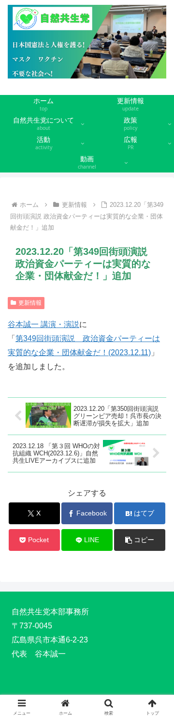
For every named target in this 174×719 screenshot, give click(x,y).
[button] (140, 540)
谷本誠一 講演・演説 (43, 324)
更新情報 (30, 302)
